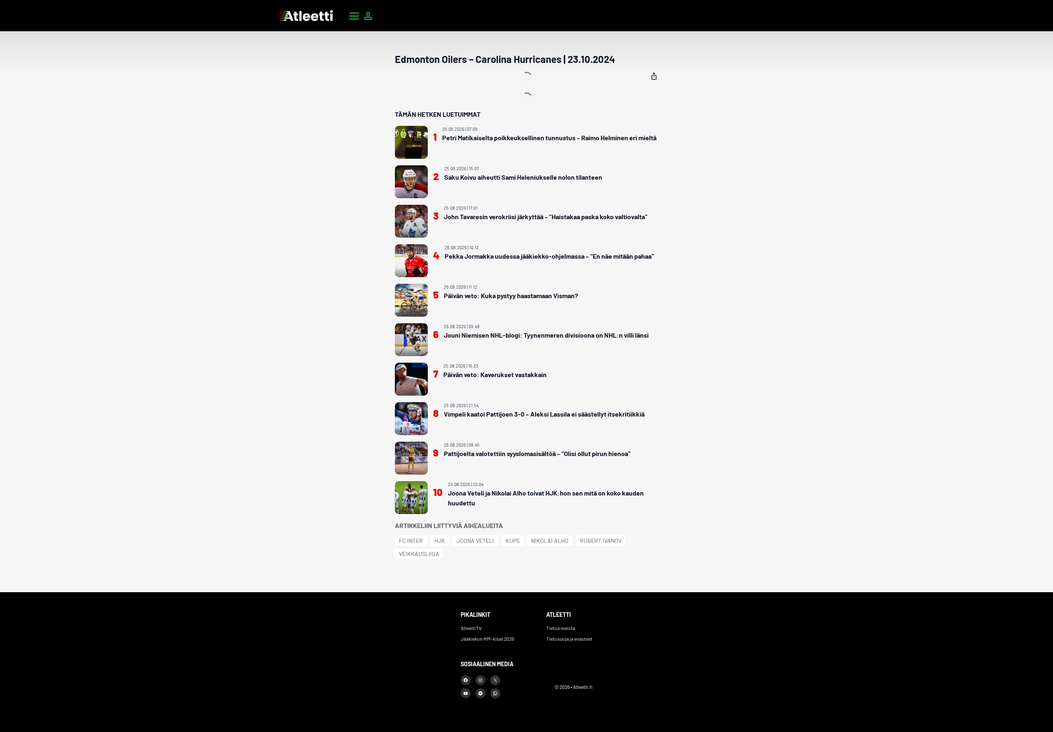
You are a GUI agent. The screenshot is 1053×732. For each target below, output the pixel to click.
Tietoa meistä (560, 628)
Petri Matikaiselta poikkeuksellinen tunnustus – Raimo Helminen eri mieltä (549, 137)
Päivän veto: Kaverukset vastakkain (495, 374)
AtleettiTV (471, 628)
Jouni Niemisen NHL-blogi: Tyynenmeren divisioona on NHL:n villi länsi (546, 335)
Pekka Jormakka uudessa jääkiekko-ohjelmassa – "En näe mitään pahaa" (549, 256)
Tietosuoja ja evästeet (569, 639)
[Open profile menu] (368, 16)
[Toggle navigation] (354, 15)
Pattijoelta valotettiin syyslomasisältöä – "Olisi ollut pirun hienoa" (537, 453)
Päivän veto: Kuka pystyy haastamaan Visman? (511, 295)
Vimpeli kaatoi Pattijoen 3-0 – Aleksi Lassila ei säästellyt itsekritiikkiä (544, 414)
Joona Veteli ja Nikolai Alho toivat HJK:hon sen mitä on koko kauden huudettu (546, 498)
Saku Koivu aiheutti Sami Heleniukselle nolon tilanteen (523, 177)
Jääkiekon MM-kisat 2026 (487, 639)
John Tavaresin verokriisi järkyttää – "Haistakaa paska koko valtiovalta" (545, 216)
